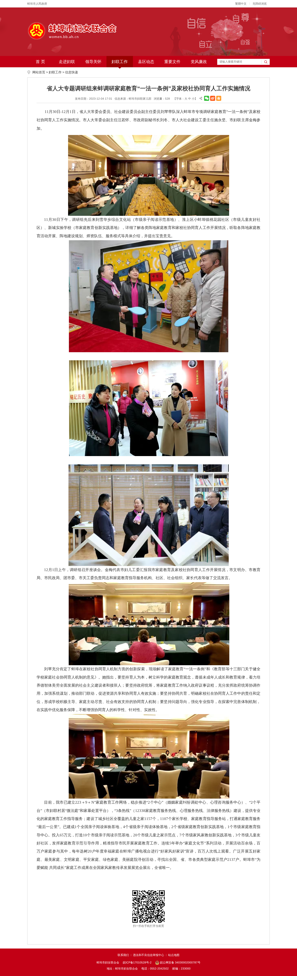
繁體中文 (240, 3)
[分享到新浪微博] (212, 98)
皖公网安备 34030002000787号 (180, 962)
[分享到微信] (206, 98)
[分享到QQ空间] (218, 98)
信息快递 (71, 72)
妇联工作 (120, 61)
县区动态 (146, 61)
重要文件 (172, 61)
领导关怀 (93, 61)
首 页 (40, 61)
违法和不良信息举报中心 (148, 955)
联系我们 (123, 955)
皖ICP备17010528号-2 (137, 962)
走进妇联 (67, 61)
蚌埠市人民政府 (37, 3)
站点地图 (173, 955)
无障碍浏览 (260, 3)
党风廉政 (199, 61)
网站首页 (38, 72)
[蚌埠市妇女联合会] (72, 30)
